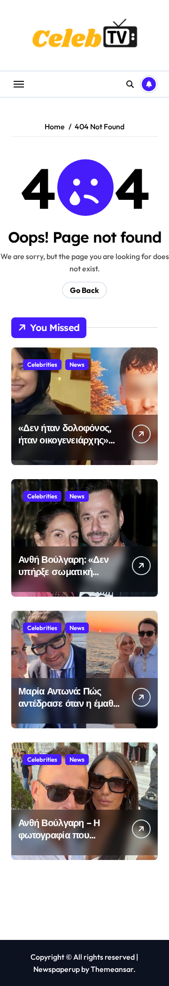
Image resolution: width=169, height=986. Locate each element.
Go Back (84, 290)
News (76, 364)
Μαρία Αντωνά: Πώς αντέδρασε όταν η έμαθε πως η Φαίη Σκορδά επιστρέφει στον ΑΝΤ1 (67, 709)
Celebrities (42, 364)
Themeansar (112, 969)
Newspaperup (56, 969)
